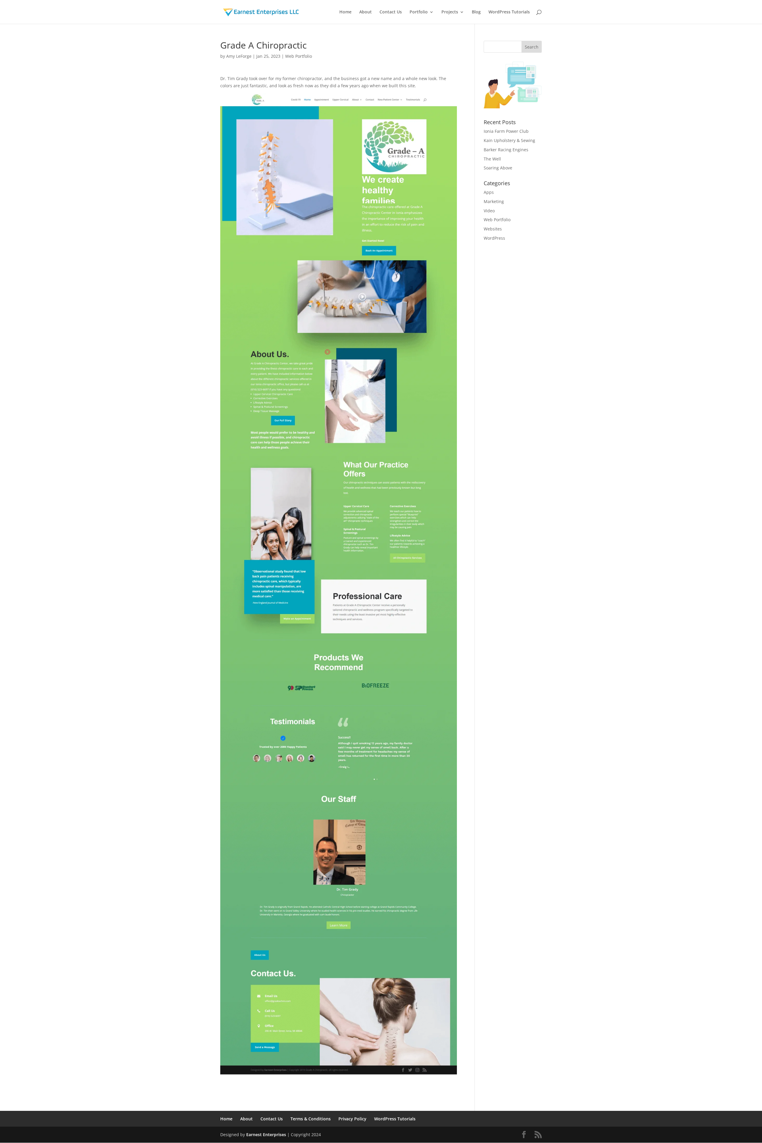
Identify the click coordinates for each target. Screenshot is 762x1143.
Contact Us (391, 12)
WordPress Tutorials (509, 12)
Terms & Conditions (311, 1119)
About (365, 12)
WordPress (494, 238)
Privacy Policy (352, 1119)
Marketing (494, 201)
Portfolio (419, 12)
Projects (449, 12)
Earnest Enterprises (266, 1134)
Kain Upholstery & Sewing (509, 140)
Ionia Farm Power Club (506, 131)
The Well (492, 159)
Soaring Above (498, 168)
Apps (489, 192)
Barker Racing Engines (506, 149)
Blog (476, 12)
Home (345, 12)
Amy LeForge (239, 56)
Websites (493, 229)
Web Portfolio (298, 56)
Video (489, 210)
